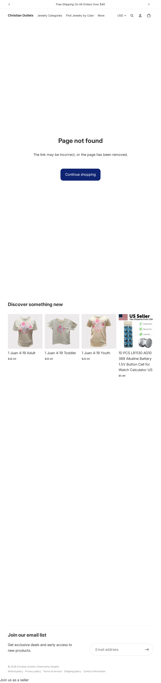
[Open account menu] (140, 15)
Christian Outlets (26, 666)
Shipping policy (72, 671)
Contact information (94, 671)
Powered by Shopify (48, 666)
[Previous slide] (9, 4)
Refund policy (15, 671)
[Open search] (132, 15)
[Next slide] (149, 4)
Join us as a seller (14, 680)
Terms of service (52, 671)
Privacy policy (33, 671)
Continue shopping (80, 174)
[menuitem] (101, 15)
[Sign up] (147, 649)
